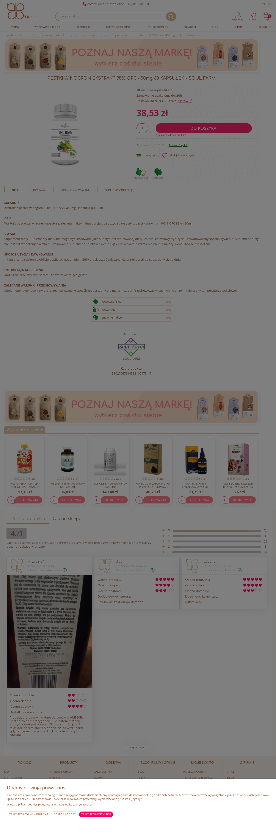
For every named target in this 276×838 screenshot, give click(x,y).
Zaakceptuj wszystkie (96, 814)
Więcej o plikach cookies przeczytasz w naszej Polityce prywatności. (49, 804)
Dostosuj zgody (64, 814)
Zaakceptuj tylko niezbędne (28, 814)
